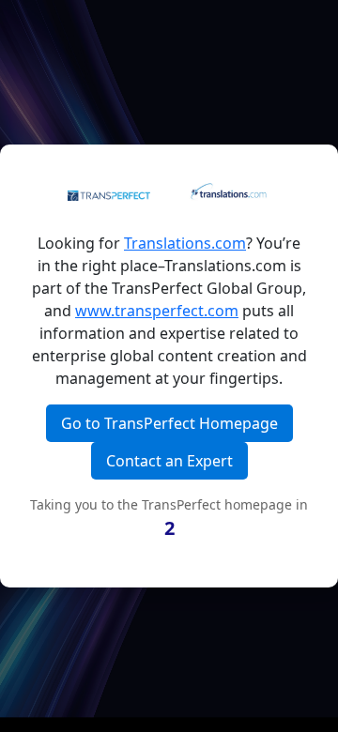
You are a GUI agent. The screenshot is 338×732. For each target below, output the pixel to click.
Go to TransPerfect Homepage (169, 423)
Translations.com (185, 243)
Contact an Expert (169, 460)
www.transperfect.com (156, 310)
